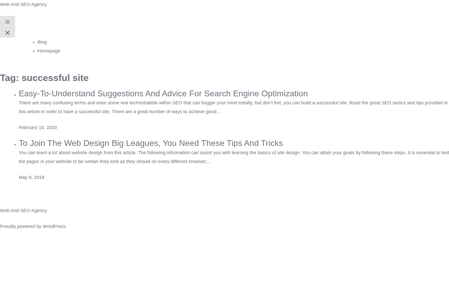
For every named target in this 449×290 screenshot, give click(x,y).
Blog (42, 42)
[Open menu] (7, 21)
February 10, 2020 (38, 127)
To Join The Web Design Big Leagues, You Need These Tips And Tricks (151, 143)
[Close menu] (7, 32)
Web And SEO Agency (23, 4)
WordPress (54, 226)
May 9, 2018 (31, 177)
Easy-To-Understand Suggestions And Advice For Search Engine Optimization (163, 93)
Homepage (48, 50)
